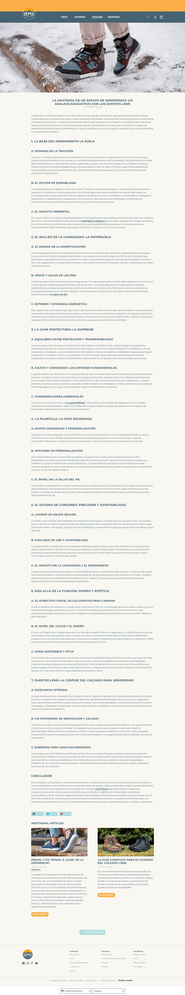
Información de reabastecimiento (114, 958)
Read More (40, 914)
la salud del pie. (59, 294)
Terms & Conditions (77, 980)
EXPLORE (97, 17)
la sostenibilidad (76, 402)
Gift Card (105, 967)
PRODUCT (106, 951)
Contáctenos (74, 967)
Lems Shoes (101, 789)
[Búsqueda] (148, 17)
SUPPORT (74, 951)
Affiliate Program (140, 963)
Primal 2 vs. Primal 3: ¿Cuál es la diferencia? (57, 861)
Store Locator (146, 3)
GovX (135, 958)
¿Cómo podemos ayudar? (79, 963)
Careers (73, 971)
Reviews (105, 963)
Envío (72, 958)
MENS (64, 17)
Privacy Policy (91, 980)
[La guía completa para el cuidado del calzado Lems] (126, 842)
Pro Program (138, 967)
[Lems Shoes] (28, 954)
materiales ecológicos (93, 221)
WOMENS (80, 17)
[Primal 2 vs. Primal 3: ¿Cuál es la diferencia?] (59, 842)
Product (36, 870)
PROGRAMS (138, 951)
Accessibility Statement (59, 980)
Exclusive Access (139, 954)
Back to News (94, 932)
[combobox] (76, 990)
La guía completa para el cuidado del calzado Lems (125, 861)
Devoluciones (75, 954)
